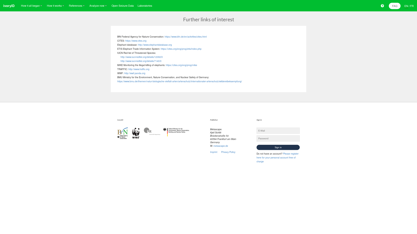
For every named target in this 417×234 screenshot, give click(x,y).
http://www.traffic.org (138, 69)
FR (412, 6)
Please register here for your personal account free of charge (278, 157)
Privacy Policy (228, 152)
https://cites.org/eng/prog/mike (181, 65)
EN (406, 6)
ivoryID (8, 5)
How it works (54, 5)
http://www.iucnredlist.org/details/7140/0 (141, 61)
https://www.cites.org (135, 40)
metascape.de (220, 145)
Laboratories (145, 5)
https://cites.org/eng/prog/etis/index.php (181, 48)
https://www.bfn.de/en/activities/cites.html (186, 36)
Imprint (213, 152)
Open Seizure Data (123, 5)
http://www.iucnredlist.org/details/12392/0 (142, 56)
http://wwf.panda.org (134, 73)
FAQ (394, 6)
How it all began (30, 5)
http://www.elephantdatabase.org (155, 44)
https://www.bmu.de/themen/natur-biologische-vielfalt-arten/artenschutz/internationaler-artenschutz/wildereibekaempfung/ (179, 81)
